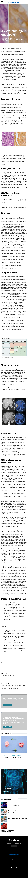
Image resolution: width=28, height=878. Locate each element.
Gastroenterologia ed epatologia (9, 39)
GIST (3, 685)
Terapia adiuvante (13, 686)
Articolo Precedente (6, 693)
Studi (6, 723)
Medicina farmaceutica (8, 722)
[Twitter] (14, 867)
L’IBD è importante (7, 788)
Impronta (14, 859)
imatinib (8, 685)
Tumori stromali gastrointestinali (10, 688)
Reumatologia (20, 722)
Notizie (15, 722)
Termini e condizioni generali (17, 857)
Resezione (5, 686)
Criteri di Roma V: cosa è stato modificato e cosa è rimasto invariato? (14, 758)
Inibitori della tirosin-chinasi (18, 685)
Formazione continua (10, 38)
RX (22, 39)
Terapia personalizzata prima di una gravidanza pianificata (16, 811)
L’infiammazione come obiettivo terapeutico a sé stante (15, 825)
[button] (26, 1)
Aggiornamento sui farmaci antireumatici (17, 818)
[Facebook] (12, 867)
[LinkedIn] (16, 867)
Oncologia (19, 39)
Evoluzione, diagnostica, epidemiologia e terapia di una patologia (17, 804)
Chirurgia (3, 38)
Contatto (6, 857)
